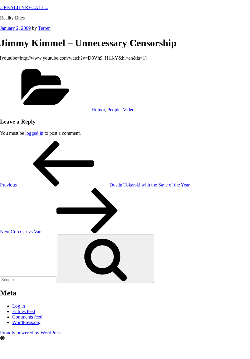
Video (128, 109)
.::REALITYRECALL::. (24, 7)
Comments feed (27, 316)
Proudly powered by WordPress (30, 332)
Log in (18, 305)
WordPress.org (26, 322)
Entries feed (23, 311)
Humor (98, 109)
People (113, 109)
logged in (34, 133)
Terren (44, 28)
